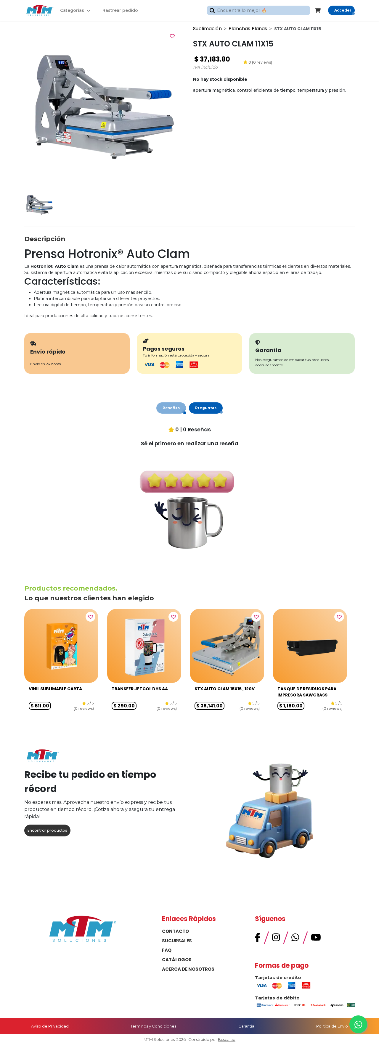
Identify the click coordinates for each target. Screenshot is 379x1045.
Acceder (342, 10)
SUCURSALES (177, 941)
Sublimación (207, 28)
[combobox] (258, 10)
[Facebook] (258, 939)
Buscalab (226, 1039)
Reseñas (171, 408)
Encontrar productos (47, 830)
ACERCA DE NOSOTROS (188, 969)
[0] (321, 10)
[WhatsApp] (295, 939)
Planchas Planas (248, 28)
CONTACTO (175, 931)
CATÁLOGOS (177, 960)
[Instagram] (276, 939)
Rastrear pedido (120, 10)
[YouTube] (316, 939)
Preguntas (205, 408)
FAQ (166, 950)
